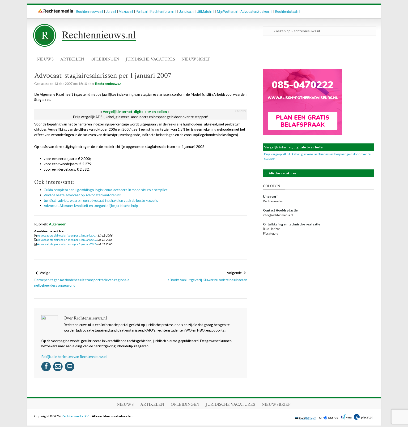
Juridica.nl (186, 11)
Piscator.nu (270, 233)
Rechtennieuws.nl (89, 11)
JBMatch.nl (205, 11)
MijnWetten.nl (227, 11)
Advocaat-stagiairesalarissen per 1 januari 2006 (67, 240)
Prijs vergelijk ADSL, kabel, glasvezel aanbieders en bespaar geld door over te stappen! (140, 117)
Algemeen (57, 224)
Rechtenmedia (273, 201)
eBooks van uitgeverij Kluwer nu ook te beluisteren (207, 280)
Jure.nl (111, 11)
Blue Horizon (271, 229)
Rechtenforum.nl (163, 11)
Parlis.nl (142, 11)
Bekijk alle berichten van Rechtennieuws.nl (74, 356)
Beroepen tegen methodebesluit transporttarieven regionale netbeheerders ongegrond (81, 282)
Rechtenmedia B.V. (76, 416)
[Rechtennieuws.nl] (84, 45)
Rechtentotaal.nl (287, 11)
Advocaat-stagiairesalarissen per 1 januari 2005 (67, 244)
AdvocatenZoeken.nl (256, 11)
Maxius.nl (126, 11)
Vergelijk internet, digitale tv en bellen (135, 111)
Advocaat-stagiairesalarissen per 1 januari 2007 (67, 235)
